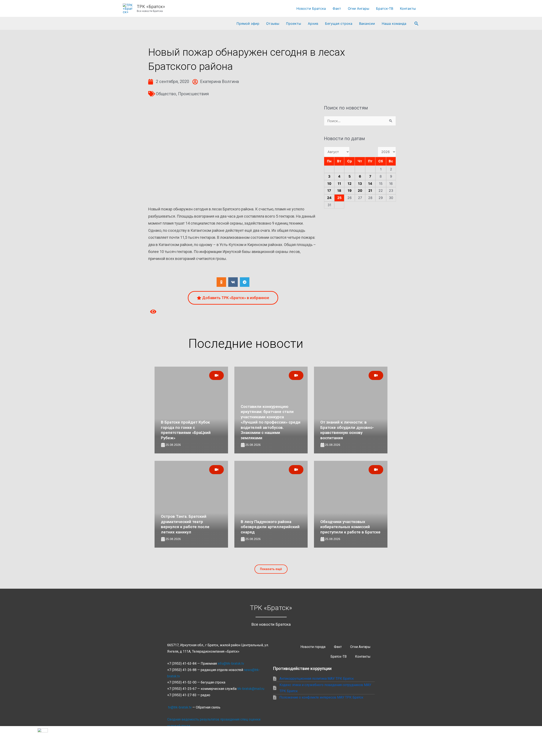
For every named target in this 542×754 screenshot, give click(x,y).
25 (339, 198)
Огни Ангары (358, 8)
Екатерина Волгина (219, 81)
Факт (337, 8)
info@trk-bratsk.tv (231, 663)
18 (339, 190)
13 (360, 183)
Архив (313, 23)
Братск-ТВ (384, 8)
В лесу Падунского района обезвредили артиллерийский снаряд (270, 526)
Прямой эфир (247, 23)
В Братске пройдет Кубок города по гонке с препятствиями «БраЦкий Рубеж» (186, 430)
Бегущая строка (338, 23)
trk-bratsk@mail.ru (250, 689)
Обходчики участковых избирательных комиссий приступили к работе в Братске (350, 526)
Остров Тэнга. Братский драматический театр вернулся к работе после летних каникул (185, 524)
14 (370, 183)
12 (349, 183)
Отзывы (272, 23)
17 (329, 190)
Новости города (312, 647)
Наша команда (394, 23)
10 (329, 183)
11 (339, 183)
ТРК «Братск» (151, 6)
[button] (416, 23)
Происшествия (193, 93)
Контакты (408, 8)
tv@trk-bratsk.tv (180, 707)
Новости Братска (311, 8)
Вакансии (367, 23)
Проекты (293, 23)
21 (370, 190)
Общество (166, 93)
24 (329, 198)
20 (360, 190)
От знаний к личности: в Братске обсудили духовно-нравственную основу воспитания (347, 430)
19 (350, 190)
